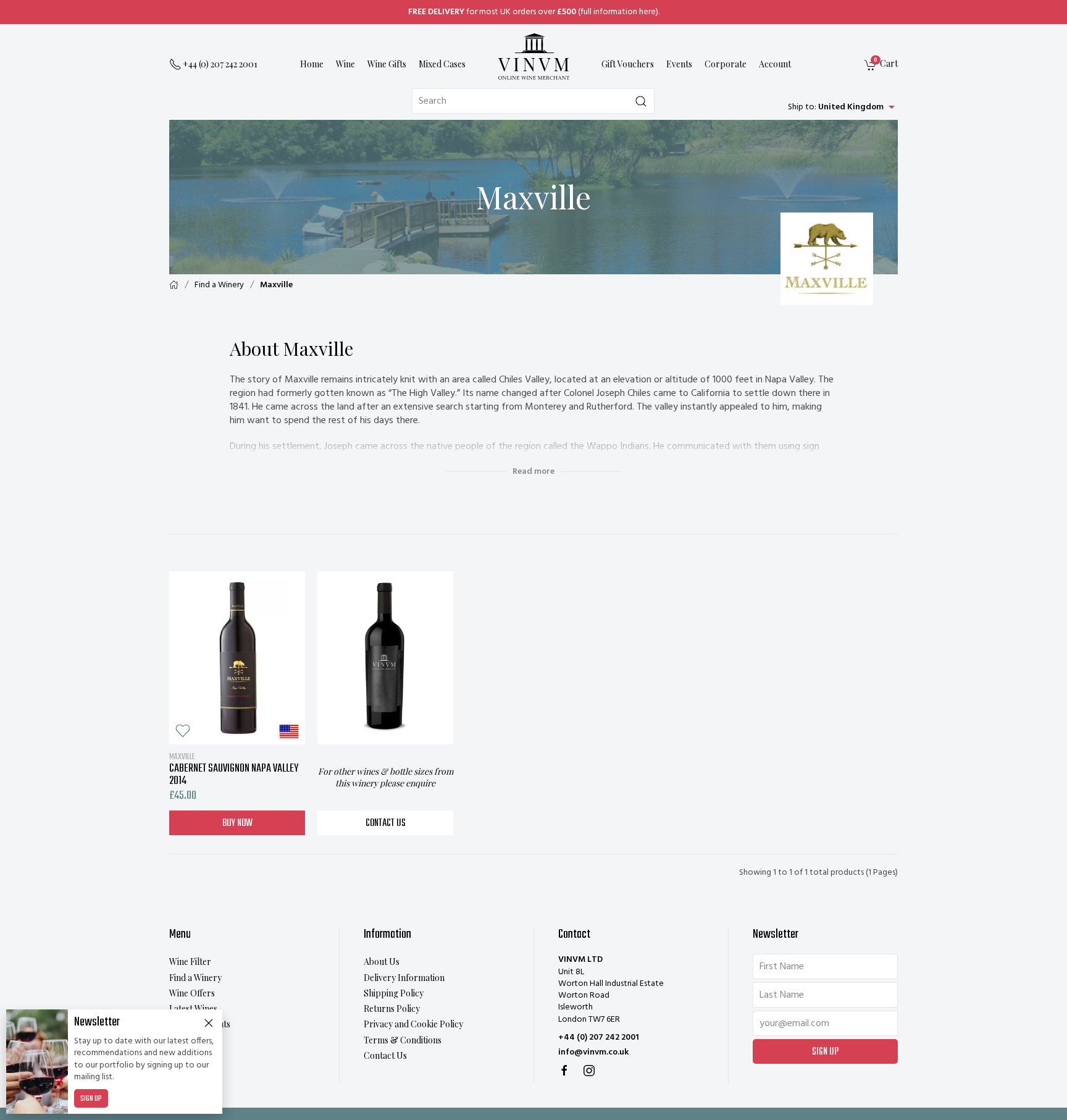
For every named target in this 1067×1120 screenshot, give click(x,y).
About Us (382, 961)
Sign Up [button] (825, 1052)
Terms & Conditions (402, 1040)
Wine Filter (190, 961)
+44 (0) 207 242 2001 (598, 1037)
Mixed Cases (442, 64)
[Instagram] (589, 1070)
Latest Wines (193, 1008)
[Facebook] (564, 1070)
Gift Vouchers (627, 64)
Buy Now (237, 823)
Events (679, 64)
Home (312, 64)
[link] (881, 65)
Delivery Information (404, 977)
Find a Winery (219, 285)
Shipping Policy (394, 993)
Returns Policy (392, 1008)
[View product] (237, 657)
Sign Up (91, 1099)
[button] (182, 730)
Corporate (726, 64)
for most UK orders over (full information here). (533, 12)
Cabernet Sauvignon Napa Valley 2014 (233, 769)
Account (775, 64)
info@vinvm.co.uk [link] (593, 1052)
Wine (345, 64)
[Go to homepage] (533, 56)
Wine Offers (192, 993)
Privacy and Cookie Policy (413, 1024)
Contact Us (386, 823)
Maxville (276, 285)
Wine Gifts (386, 64)
